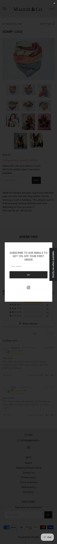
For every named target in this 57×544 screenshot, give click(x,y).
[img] (28, 287)
